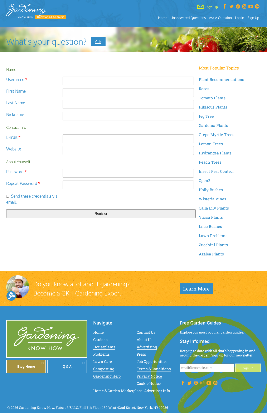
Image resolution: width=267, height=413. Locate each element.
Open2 (204, 180)
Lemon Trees (211, 143)
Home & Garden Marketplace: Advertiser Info (131, 390)
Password (16, 171)
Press (141, 354)
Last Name (15, 102)
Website (13, 149)
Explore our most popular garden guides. (212, 332)
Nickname (15, 114)
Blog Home (26, 366)
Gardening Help (107, 376)
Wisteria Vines (212, 198)
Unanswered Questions (188, 17)
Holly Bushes (211, 189)
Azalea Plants (211, 253)
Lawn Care (102, 361)
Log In (239, 17)
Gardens (100, 339)
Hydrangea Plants (215, 152)
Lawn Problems (213, 235)
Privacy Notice (149, 376)
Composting (103, 368)
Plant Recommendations (221, 79)
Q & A (67, 366)
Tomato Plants (212, 97)
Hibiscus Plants (213, 107)
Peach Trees (210, 162)
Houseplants (104, 347)
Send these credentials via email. (32, 199)
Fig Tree (206, 116)
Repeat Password (23, 183)
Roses (204, 88)
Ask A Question (220, 17)
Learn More (196, 288)
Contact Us (146, 332)
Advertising (147, 347)
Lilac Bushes (210, 226)
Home (162, 17)
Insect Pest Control (216, 171)
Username (16, 79)
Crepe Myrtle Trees (216, 134)
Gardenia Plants (213, 125)
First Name (16, 91)
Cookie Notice (149, 383)
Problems (101, 354)
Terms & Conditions (154, 368)
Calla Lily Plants (214, 208)
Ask (98, 41)
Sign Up (253, 17)
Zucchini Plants (213, 244)
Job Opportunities (152, 361)
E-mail (13, 137)
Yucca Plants (211, 217)
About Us (144, 339)
